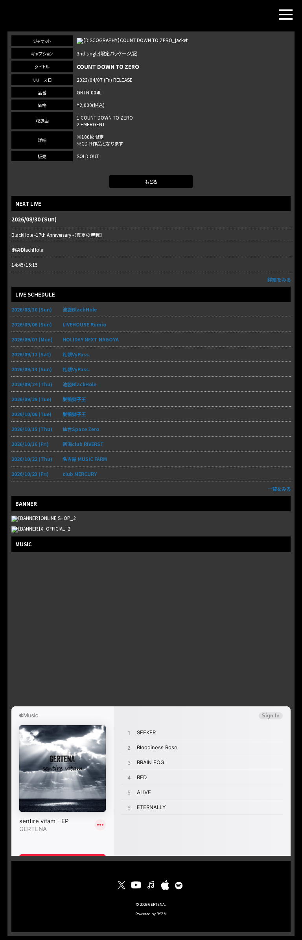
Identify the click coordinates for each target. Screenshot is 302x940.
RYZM (162, 913)
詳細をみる (279, 279)
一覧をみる (279, 488)
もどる (151, 181)
